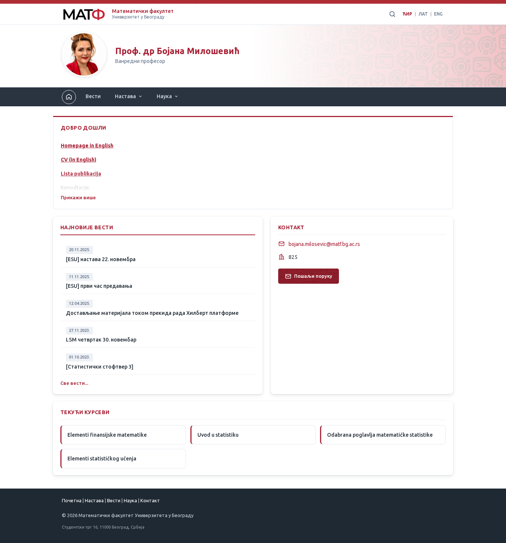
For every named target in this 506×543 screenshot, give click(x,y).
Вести (93, 96)
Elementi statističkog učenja (101, 459)
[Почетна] (84, 56)
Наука (164, 96)
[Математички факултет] (84, 14)
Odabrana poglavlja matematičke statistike (380, 435)
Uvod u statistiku (218, 435)
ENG (438, 13)
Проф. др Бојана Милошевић (177, 51)
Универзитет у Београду (138, 16)
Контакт (150, 500)
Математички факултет (143, 11)
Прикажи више (78, 197)
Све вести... (74, 383)
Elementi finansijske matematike (107, 435)
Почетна (71, 500)
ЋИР (407, 13)
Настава (125, 96)
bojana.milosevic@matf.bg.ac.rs (324, 244)
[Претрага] (392, 14)
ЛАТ (423, 13)
